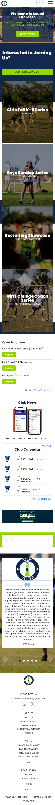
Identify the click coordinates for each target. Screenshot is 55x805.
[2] (24, 661)
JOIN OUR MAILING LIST (27, 71)
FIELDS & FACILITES (28, 725)
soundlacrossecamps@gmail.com (29, 698)
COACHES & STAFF (29, 721)
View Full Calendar (41, 499)
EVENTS (28, 774)
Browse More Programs (38, 390)
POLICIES (29, 733)
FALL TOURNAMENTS (28, 749)
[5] (36, 661)
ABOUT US (28, 717)
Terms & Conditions (42, 797)
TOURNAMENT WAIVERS (29, 756)
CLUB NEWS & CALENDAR (28, 729)
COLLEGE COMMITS (28, 778)
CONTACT (29, 789)
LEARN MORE (27, 34)
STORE (29, 784)
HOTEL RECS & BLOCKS (28, 753)
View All (46, 446)
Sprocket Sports (20, 797)
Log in (40, 3)
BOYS (28, 762)
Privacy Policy (28, 801)
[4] (32, 661)
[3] (28, 661)
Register (9, 354)
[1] (20, 661)
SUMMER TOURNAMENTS (28, 745)
